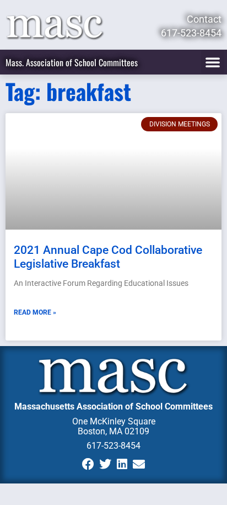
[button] (212, 61)
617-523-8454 (113, 445)
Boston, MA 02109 (113, 431)
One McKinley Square (113, 421)
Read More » (35, 312)
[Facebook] (87, 463)
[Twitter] (105, 463)
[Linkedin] (122, 463)
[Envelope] (139, 463)
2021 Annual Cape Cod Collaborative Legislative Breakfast (108, 256)
